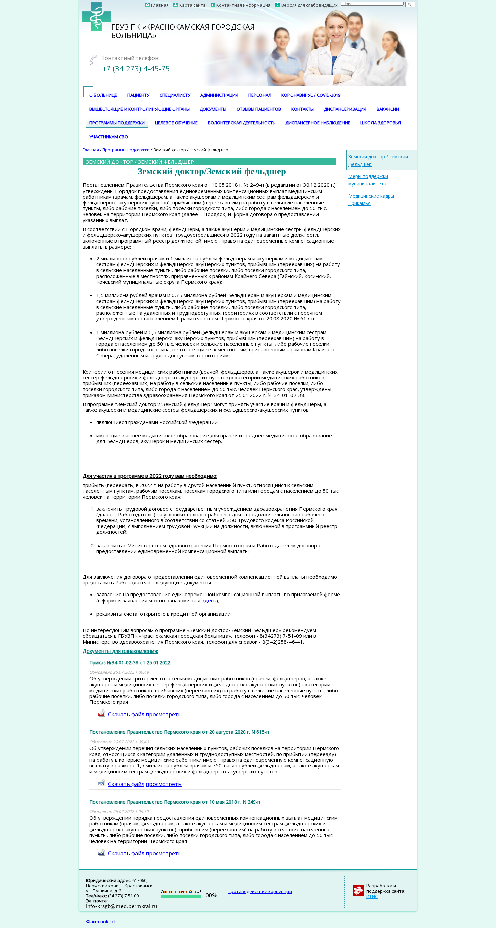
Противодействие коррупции (260, 891)
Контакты (302, 109)
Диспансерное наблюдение (317, 123)
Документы (213, 109)
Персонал (259, 95)
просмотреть (164, 714)
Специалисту (175, 95)
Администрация (219, 95)
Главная (91, 150)
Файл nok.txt (101, 921)
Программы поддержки (117, 123)
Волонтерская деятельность (241, 123)
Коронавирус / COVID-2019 (310, 95)
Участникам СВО (108, 137)
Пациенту (138, 95)
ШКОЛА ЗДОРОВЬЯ (380, 123)
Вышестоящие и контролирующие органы (139, 109)
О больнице (103, 95)
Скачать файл (126, 714)
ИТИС (372, 896)
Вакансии (388, 109)
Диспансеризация (345, 109)
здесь (209, 600)
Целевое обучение (176, 123)
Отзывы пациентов (259, 109)
